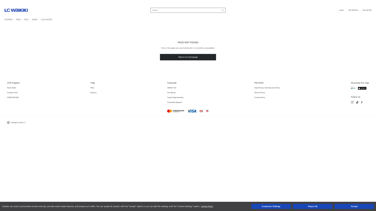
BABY (34, 19)
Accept (354, 206)
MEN (18, 19)
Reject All (312, 206)
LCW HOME (46, 19)
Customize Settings (271, 206)
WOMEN (8, 19)
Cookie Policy (207, 206)
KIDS (26, 19)
